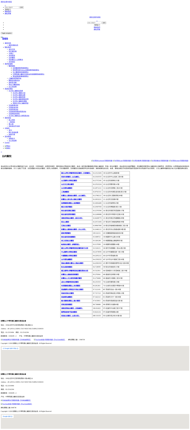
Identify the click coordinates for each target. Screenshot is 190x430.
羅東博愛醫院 (66, 233)
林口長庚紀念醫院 (67, 240)
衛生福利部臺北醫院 (68, 210)
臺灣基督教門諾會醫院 (69, 312)
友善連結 (12, 62)
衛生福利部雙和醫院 (68, 214)
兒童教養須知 (13, 105)
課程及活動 (13, 82)
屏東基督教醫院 (66, 304)
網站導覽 (8, 13)
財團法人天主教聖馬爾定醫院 (71, 278)
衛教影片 (12, 138)
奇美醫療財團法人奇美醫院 (70, 286)
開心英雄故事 (13, 132)
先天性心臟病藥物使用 (20, 99)
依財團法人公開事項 (16, 59)
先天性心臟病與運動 (20, 101)
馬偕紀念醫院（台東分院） (70, 316)
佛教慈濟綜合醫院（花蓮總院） (72, 308)
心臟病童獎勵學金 (15, 78)
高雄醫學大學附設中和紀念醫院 (72, 289)
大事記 (11, 53)
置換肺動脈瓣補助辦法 (20, 76)
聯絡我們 (8, 11)
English (7, 142)
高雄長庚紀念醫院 (67, 293)
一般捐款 (12, 122)
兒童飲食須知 (13, 107)
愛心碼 (11, 124)
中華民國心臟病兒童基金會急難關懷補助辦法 (28, 74)
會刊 (10, 130)
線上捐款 (12, 120)
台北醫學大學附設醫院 (69, 180)
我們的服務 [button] (9, 64)
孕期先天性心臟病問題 (20, 103)
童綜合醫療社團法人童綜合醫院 (72, 263)
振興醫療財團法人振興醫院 (70, 203)
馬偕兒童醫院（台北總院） (70, 177)
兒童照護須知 (13, 109)
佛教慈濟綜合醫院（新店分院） (72, 218)
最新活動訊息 (13, 45)
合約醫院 (12, 57)
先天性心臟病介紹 (19, 93)
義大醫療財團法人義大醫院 (70, 301)
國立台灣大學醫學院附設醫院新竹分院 (74, 248)
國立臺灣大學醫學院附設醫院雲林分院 (74, 270)
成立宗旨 (12, 49)
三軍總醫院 (65, 192)
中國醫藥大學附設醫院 (69, 255)
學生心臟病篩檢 (14, 84)
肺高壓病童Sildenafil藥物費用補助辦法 (26, 70)
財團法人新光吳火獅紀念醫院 (71, 199)
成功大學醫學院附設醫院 (70, 282)
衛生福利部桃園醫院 (68, 237)
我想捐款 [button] (8, 118)
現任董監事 (13, 51)
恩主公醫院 (65, 222)
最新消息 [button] (8, 43)
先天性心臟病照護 (19, 97)
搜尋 (21, 7)
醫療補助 (12, 66)
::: (5, 5)
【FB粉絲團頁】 (25, 400)
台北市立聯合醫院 (67, 184)
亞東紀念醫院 (66, 225)
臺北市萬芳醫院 (66, 207)
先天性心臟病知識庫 (16, 91)
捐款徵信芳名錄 (14, 126)
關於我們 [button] (8, 47)
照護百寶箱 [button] (9, 89)
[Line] (122, 160)
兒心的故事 (13, 86)
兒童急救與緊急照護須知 (17, 111)
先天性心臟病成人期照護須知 (19, 116)
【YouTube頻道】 (59, 339)
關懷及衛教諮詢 (14, 80)
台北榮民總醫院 (66, 188)
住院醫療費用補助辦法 (20, 68)
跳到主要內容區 (6, 2)
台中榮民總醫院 (66, 259)
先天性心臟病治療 (19, 95)
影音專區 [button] (8, 136)
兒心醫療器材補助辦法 (20, 72)
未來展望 (12, 55)
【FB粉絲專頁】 (25, 339)
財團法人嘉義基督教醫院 (70, 274)
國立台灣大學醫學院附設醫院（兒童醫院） (76, 173)
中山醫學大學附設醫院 (69, 252)
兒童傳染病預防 (14, 113)
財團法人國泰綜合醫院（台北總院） (74, 195)
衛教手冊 (12, 134)
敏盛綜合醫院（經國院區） (70, 244)
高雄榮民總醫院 (66, 297)
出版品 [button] (7, 128)
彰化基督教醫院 (66, 267)
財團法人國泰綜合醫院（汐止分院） (74, 229)
